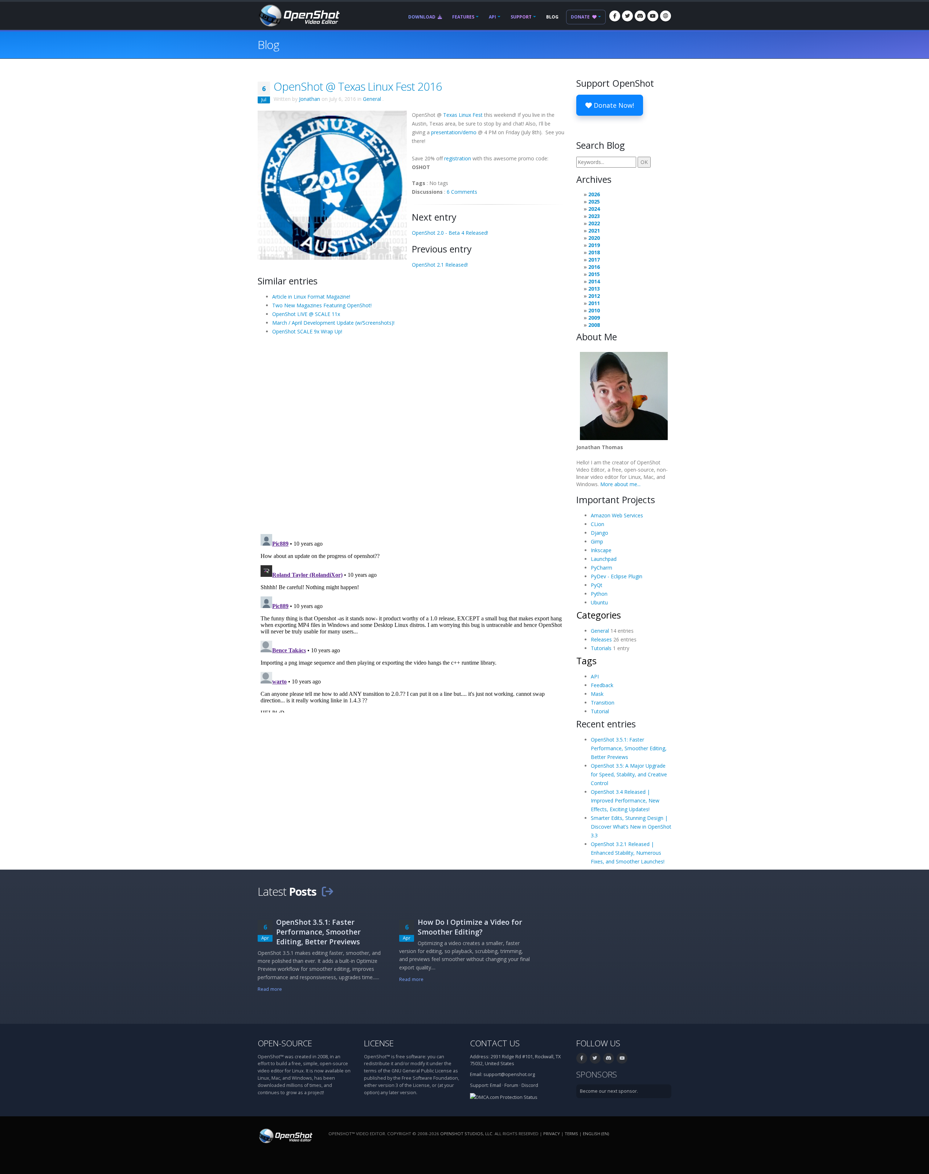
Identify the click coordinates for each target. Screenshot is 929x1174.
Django (599, 532)
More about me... (620, 484)
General (372, 98)
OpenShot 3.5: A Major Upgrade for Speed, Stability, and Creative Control (629, 774)
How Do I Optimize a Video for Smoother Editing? (470, 927)
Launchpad (604, 558)
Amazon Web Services (617, 515)
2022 (594, 223)
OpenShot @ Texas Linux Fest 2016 (358, 86)
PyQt (596, 585)
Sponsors (596, 1074)
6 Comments (462, 191)
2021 (594, 230)
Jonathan (309, 98)
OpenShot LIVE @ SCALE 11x (306, 314)
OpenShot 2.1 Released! (440, 264)
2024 (594, 208)
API (492, 17)
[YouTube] (652, 16)
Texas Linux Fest (463, 114)
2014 (594, 281)
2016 (594, 266)
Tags (586, 660)
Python (599, 593)
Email (495, 1085)
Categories (598, 615)
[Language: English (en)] (665, 16)
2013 (594, 288)
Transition (602, 702)
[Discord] (640, 16)
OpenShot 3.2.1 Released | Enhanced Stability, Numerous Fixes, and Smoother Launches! (627, 853)
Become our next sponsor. (609, 1091)
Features (463, 17)
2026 (594, 194)
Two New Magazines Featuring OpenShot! (322, 305)
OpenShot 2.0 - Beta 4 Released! (450, 232)
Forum (511, 1085)
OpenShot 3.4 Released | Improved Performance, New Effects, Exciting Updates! (625, 800)
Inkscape (601, 550)
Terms (571, 1133)
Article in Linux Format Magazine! (311, 296)
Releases (601, 639)
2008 (594, 324)
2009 (594, 317)
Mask (597, 693)
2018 (594, 252)
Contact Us (495, 1043)
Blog (552, 17)
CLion (597, 524)
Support (521, 17)
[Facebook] (614, 16)
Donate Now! (613, 105)
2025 (594, 201)
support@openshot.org (509, 1074)
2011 (594, 303)
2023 (594, 216)
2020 (594, 237)
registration (457, 158)
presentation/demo (453, 132)
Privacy (551, 1133)
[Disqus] (411, 434)
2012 (594, 295)
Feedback (602, 685)
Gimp (597, 541)
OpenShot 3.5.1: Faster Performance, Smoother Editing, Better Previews (629, 748)
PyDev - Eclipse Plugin (616, 576)
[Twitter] (627, 16)
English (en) (596, 1133)
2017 (594, 259)
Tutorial (600, 711)
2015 (594, 274)
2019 (594, 245)
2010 (594, 310)
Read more (270, 989)
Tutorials (601, 648)
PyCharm (601, 567)
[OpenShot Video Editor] (299, 15)
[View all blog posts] (327, 891)
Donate (581, 17)
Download (422, 17)
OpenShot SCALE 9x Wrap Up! (307, 331)
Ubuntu (599, 602)
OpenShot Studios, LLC (466, 1133)
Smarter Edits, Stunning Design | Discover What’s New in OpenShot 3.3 (631, 826)
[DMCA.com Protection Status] (503, 1097)
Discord (529, 1085)
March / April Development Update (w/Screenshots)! (333, 322)
